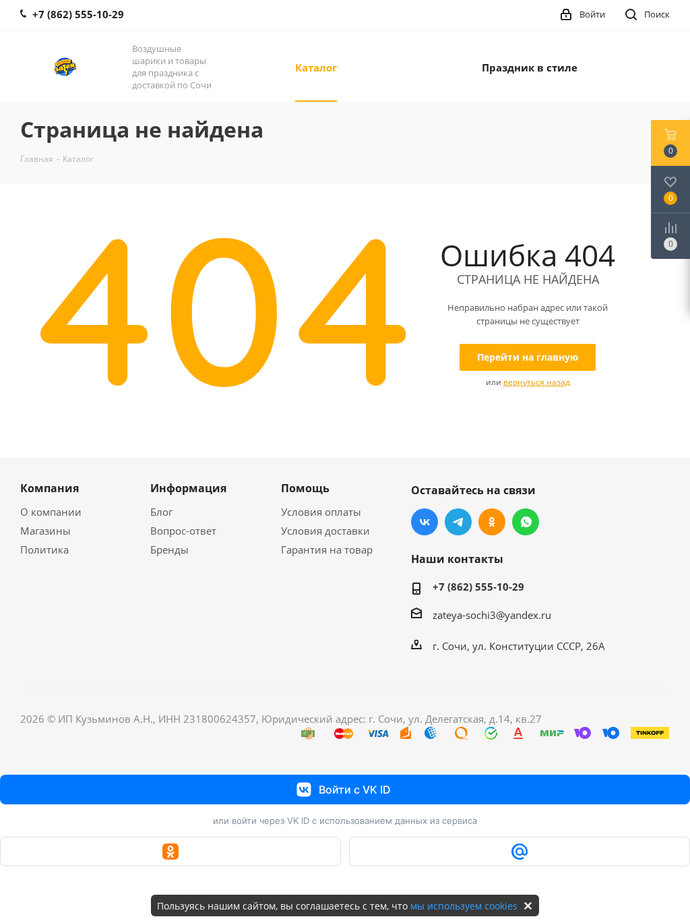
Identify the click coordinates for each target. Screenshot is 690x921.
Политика (44, 549)
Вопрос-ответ (183, 530)
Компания (49, 488)
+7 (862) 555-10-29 (478, 586)
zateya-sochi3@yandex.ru (492, 615)
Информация (188, 488)
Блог (161, 511)
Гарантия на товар (327, 549)
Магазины (45, 530)
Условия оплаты (321, 511)
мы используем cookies (464, 905)
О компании (51, 511)
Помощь (305, 488)
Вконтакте (424, 521)
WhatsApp (525, 521)
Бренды (169, 549)
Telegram (458, 521)
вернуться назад (536, 382)
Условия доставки (325, 530)
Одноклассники (491, 521)
